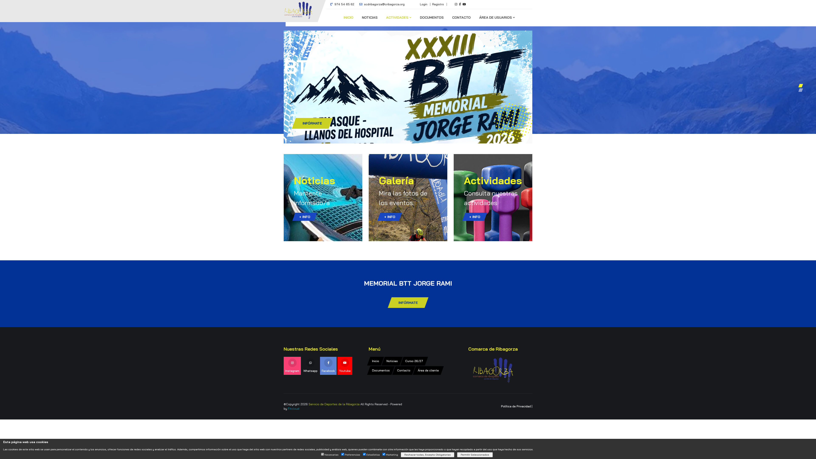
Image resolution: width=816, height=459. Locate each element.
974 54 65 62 (344, 4)
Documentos (432, 17)
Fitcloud (293, 409)
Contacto (461, 17)
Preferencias (352, 454)
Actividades (397, 17)
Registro (438, 4)
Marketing (392, 454)
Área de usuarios (495, 17)
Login (423, 4)
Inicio (348, 17)
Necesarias (331, 454)
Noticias (370, 17)
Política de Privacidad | (516, 406)
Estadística (373, 454)
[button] (800, 85)
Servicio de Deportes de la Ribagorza (334, 404)
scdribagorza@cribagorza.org (384, 4)
